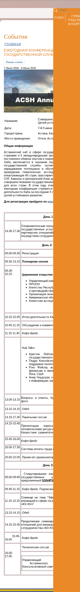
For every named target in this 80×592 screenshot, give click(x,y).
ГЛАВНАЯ (12, 44)
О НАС (59, 17)
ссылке (53, 201)
